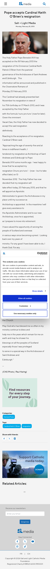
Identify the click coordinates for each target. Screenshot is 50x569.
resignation (27, 426)
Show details (37, 291)
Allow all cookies (25, 298)
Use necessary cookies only (25, 313)
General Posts (9, 417)
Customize (23, 306)
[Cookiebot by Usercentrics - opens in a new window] (37, 253)
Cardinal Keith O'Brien (12, 426)
